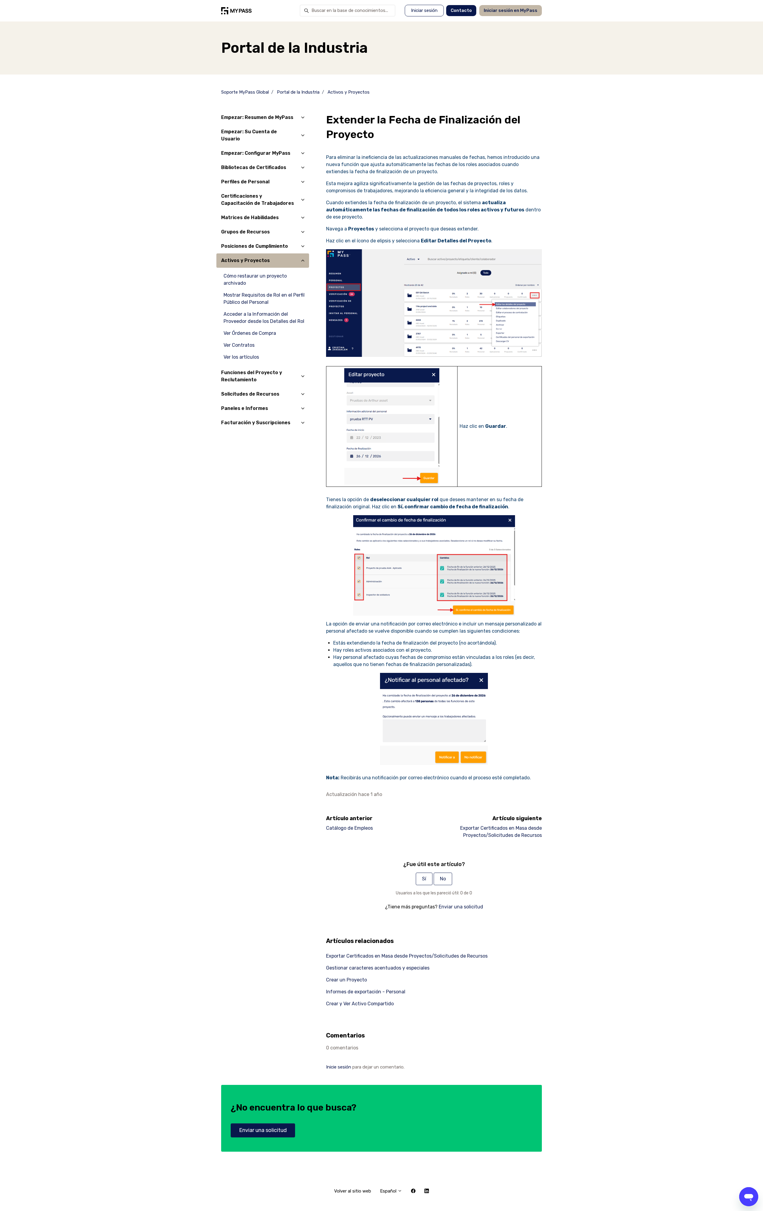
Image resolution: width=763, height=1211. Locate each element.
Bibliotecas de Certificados (253, 167)
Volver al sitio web (352, 1191)
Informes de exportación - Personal (365, 992)
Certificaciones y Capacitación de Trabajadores (257, 199)
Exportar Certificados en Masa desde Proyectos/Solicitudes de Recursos (407, 956)
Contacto (461, 10)
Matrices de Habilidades (250, 217)
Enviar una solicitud (461, 907)
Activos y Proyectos (349, 92)
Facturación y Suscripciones (255, 422)
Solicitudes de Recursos (250, 394)
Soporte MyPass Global (245, 92)
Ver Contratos (239, 345)
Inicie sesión (338, 1067)
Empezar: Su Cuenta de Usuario (249, 135)
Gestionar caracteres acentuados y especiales (377, 968)
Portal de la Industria (298, 92)
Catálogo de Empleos (349, 828)
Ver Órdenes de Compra (250, 333)
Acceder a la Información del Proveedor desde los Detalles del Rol (264, 317)
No (443, 879)
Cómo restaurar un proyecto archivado (255, 279)
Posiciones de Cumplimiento (254, 246)
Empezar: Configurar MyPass (255, 153)
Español (389, 1191)
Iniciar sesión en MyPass (510, 10)
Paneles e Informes (244, 408)
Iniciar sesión (424, 10)
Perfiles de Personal (245, 182)
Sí (424, 879)
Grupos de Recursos (245, 232)
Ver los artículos (241, 357)
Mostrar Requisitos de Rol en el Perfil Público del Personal (264, 298)
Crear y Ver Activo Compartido (360, 1003)
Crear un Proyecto (346, 980)
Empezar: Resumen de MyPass (257, 117)
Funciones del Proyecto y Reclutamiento (251, 376)
